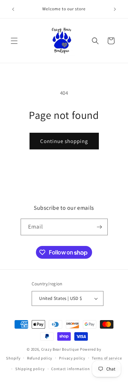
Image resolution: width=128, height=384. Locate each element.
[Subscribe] (99, 227)
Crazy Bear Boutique (60, 349)
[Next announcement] (115, 9)
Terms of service (107, 358)
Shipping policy (30, 368)
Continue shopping (64, 141)
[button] (14, 41)
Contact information (70, 368)
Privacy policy (72, 358)
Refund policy (39, 358)
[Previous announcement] (13, 9)
